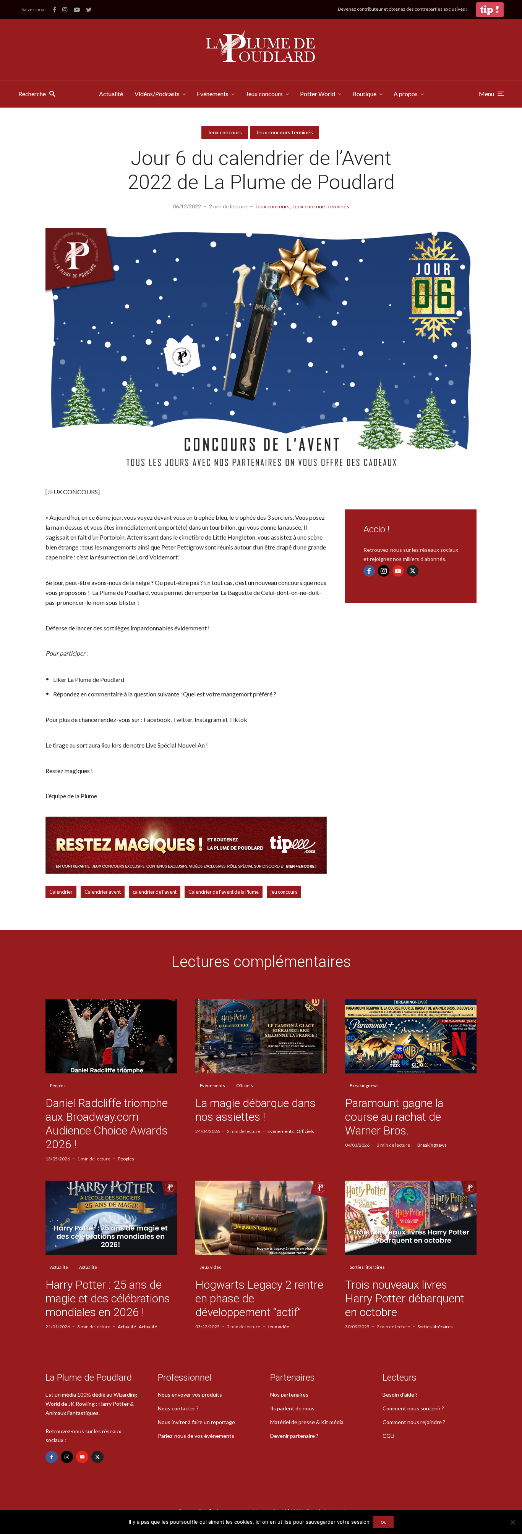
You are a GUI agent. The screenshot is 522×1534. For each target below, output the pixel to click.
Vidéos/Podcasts (157, 93)
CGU (388, 1435)
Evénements (213, 93)
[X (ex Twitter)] (412, 571)
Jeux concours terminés (284, 132)
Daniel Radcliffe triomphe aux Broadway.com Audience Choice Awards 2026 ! (106, 1123)
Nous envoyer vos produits (190, 1394)
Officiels (244, 1085)
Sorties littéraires (367, 1267)
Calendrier (61, 892)
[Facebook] (369, 571)
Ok (383, 1522)
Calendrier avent (102, 892)
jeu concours (284, 892)
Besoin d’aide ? (400, 1394)
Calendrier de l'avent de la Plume (223, 892)
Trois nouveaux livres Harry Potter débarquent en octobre (404, 1298)
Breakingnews (364, 1085)
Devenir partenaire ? (294, 1435)
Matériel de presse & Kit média (307, 1422)
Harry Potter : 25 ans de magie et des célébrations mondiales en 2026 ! (107, 1298)
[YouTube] (398, 571)
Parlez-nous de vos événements (196, 1435)
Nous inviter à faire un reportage (196, 1422)
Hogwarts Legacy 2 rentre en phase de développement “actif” (259, 1298)
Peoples (58, 1085)
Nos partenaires (289, 1394)
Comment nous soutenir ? (413, 1408)
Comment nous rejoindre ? (414, 1422)
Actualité (111, 93)
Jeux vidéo (210, 1267)
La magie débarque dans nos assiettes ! (255, 1109)
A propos (406, 93)
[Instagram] (383, 571)
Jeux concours (264, 93)
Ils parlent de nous (292, 1408)
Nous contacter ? (178, 1408)
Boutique (364, 93)
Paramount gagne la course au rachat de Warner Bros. (394, 1116)
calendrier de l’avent (155, 892)
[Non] (512, 1522)
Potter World (317, 93)
